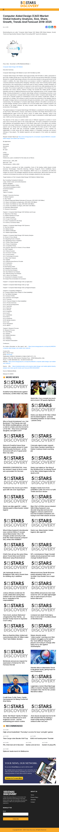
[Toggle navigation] (3, 9)
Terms (32, 795)
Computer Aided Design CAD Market (13, 67)
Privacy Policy (34, 797)
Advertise (33, 799)
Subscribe (16, 819)
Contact (33, 802)
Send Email (9, 354)
